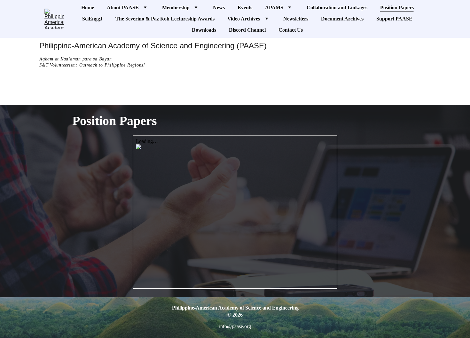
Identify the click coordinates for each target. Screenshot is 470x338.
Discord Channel (247, 30)
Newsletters (295, 18)
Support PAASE (394, 18)
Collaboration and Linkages (337, 7)
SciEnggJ (92, 18)
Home (87, 7)
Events (245, 7)
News (219, 7)
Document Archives (342, 18)
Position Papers (397, 7)
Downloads (204, 30)
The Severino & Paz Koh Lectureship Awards (165, 18)
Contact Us (290, 30)
